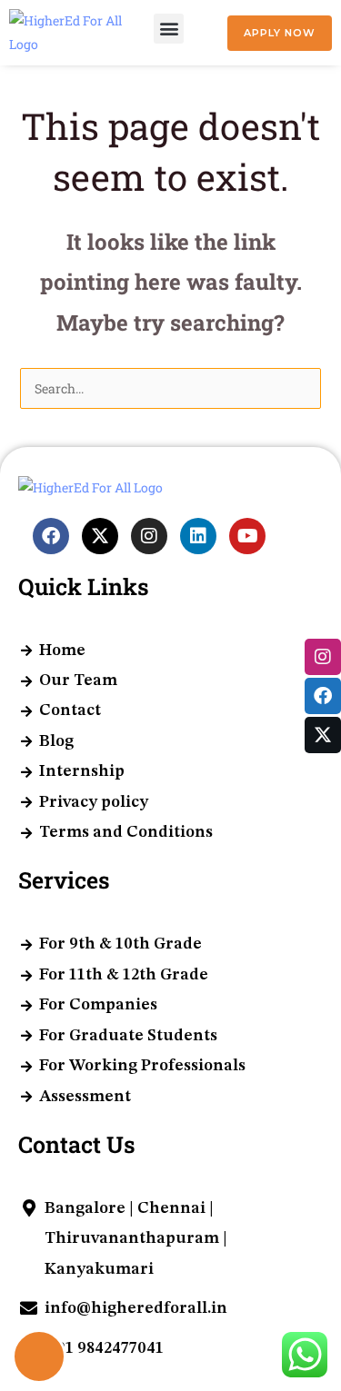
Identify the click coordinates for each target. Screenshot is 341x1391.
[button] (169, 29)
